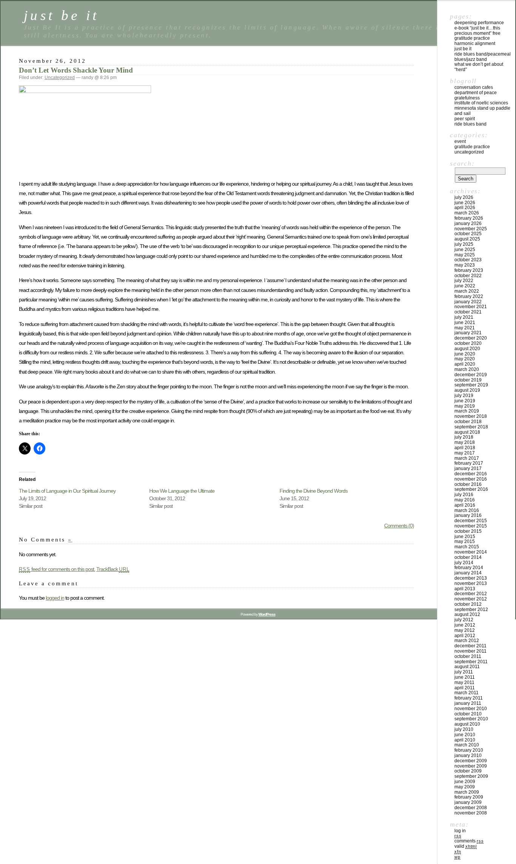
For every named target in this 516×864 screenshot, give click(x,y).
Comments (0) (399, 526)
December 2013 (470, 578)
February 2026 (468, 218)
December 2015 (470, 520)
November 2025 (470, 228)
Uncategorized (60, 77)
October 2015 (468, 531)
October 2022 (468, 275)
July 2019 (463, 395)
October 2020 (468, 343)
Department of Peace (475, 92)
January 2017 (468, 468)
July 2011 (463, 672)
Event (460, 141)
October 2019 (468, 380)
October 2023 (468, 259)
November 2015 (470, 526)
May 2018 (464, 442)
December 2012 (470, 593)
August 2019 (467, 390)
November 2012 (470, 599)
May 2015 (464, 541)
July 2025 (463, 244)
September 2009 (471, 776)
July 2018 (463, 437)
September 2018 (471, 427)
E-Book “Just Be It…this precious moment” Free (477, 30)
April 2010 (464, 740)
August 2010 (467, 724)
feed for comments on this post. (57, 569)
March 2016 (466, 510)
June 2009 (464, 781)
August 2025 (467, 239)
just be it (61, 15)
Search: (462, 163)
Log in (460, 830)
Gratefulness (467, 98)
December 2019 (470, 374)
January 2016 (468, 515)
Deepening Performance (479, 22)
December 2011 (470, 645)
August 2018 (467, 432)
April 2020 (464, 364)
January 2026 (468, 223)
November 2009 (470, 766)
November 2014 (470, 552)
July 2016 (463, 494)
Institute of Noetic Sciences (481, 102)
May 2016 (464, 500)
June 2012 (464, 625)
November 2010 (470, 708)
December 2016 (470, 473)
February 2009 (468, 797)
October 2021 (468, 312)
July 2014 (463, 562)
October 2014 (468, 557)
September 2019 (471, 385)
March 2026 (466, 213)
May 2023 (464, 265)
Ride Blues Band (470, 124)
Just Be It (462, 48)
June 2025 (464, 249)
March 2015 (466, 546)
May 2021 (464, 327)
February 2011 (468, 698)
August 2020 (467, 348)
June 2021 (464, 322)
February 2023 (468, 270)
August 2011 (467, 666)
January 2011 (467, 703)
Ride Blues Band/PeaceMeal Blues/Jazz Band (482, 56)
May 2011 (464, 682)
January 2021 (468, 332)
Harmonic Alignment (474, 43)
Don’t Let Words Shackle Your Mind (76, 70)
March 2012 (466, 640)
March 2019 (466, 411)
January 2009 (468, 802)
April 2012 (464, 635)
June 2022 (464, 286)
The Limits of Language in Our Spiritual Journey (67, 491)
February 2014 (468, 567)
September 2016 (471, 489)
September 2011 (471, 661)
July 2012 (463, 619)
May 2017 (464, 453)
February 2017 (468, 463)
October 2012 (468, 604)
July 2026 (463, 197)
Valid (465, 846)
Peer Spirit (464, 118)
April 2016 (464, 505)
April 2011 (464, 687)
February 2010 (468, 750)
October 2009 (468, 771)
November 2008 (470, 813)
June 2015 (464, 536)
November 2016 (470, 479)
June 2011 (464, 677)
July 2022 (463, 280)
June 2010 (464, 734)
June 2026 (464, 202)
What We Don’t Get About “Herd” (478, 67)
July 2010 (463, 729)
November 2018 (470, 416)
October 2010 (468, 714)
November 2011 (470, 651)
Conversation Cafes (473, 87)
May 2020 (464, 358)
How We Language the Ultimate (182, 491)
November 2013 (470, 583)
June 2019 (464, 400)
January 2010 (468, 755)
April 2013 (464, 588)
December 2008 (470, 807)
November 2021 (470, 306)
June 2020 (464, 354)
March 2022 (466, 291)
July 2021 (463, 317)
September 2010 (471, 718)
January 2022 (468, 301)
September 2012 (471, 609)
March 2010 (466, 745)
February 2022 (468, 296)
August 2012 (467, 614)
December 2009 (470, 760)
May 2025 (464, 254)
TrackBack (113, 569)
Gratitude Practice (472, 38)
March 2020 (466, 369)
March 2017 (466, 458)
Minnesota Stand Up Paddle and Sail (482, 110)
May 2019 (464, 406)
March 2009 (466, 792)
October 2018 (468, 421)
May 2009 (464, 787)
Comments (469, 841)
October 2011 (467, 656)
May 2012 (464, 630)
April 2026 (464, 207)
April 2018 (464, 447)
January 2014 (468, 572)
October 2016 (468, 484)
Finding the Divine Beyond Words (314, 491)
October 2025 (468, 233)
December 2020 (470, 338)
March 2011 (466, 692)
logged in (55, 598)
